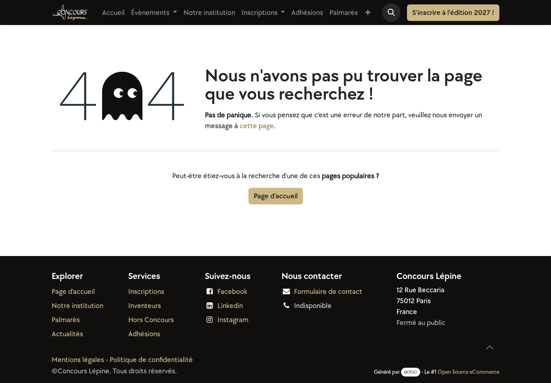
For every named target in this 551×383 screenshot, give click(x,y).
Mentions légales (78, 360)
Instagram (232, 320)
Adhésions (144, 334)
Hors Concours (151, 320)
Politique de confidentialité (151, 360)
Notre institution (77, 306)
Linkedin (230, 306)
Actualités (67, 334)
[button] (391, 12)
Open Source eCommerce (468, 371)
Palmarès (66, 320)
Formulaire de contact (328, 291)
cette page (257, 126)
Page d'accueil (276, 196)
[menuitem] (113, 12)
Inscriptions (146, 291)
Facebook (232, 291)
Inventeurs (144, 306)
